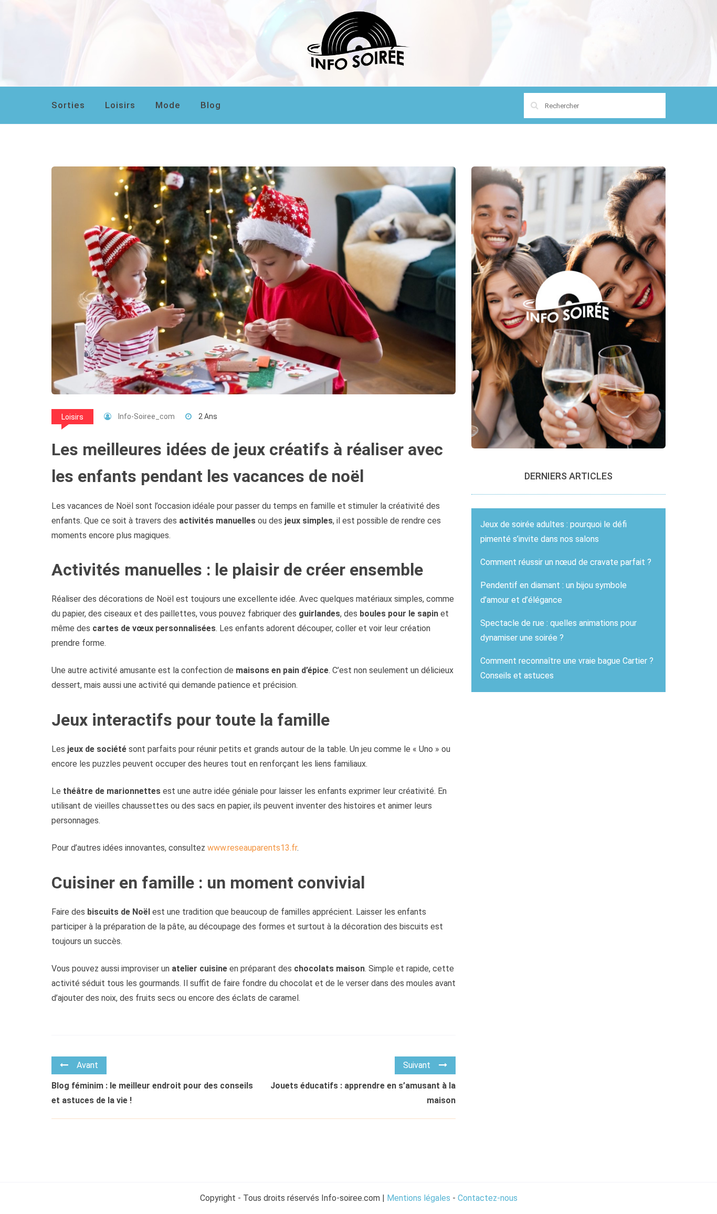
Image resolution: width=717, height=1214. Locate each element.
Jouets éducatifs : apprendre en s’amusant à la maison (363, 1093)
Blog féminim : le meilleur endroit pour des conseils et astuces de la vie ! (152, 1093)
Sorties (68, 105)
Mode (168, 105)
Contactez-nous (488, 1198)
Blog (211, 105)
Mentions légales (418, 1198)
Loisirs (120, 105)
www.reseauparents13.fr (252, 848)
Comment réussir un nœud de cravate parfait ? (565, 562)
